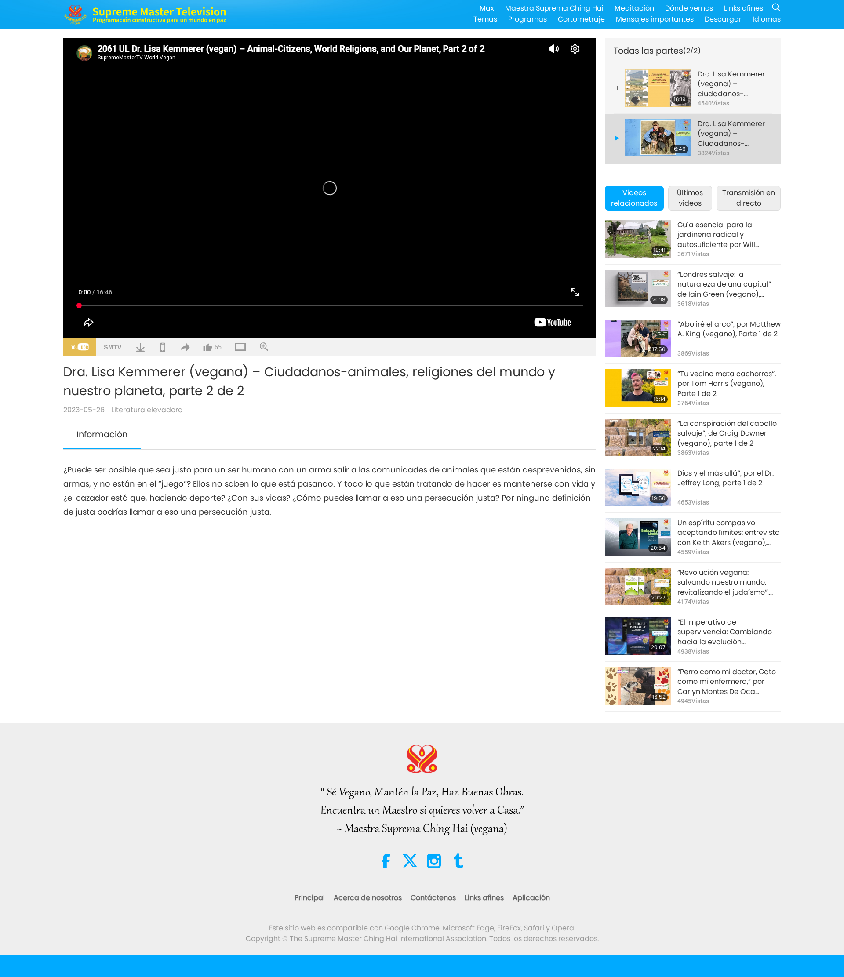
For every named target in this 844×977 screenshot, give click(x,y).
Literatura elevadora (147, 410)
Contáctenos (433, 898)
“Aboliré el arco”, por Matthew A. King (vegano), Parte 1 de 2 (729, 329)
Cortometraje (581, 19)
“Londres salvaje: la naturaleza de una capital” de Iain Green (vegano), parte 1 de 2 (724, 284)
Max (487, 8)
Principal (310, 898)
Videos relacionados (634, 198)
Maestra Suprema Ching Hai (554, 8)
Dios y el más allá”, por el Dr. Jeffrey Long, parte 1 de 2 (725, 478)
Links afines (743, 8)
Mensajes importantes (655, 19)
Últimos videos (690, 198)
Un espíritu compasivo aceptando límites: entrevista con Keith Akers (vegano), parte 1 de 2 (728, 533)
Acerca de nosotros (368, 898)
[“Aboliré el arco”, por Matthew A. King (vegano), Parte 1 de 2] (638, 338)
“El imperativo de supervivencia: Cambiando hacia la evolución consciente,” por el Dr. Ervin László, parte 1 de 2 (724, 632)
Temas (485, 19)
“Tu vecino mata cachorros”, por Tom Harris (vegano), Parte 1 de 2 (726, 384)
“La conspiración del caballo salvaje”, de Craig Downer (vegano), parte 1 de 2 (727, 433)
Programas (527, 19)
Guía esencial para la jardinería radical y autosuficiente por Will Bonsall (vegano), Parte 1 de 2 (728, 235)
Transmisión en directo (748, 198)
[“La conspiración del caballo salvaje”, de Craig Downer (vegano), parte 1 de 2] (638, 437)
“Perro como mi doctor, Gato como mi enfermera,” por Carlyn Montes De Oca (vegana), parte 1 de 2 (726, 682)
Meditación (634, 8)
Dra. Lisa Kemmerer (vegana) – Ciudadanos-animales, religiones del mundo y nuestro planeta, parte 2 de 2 (734, 134)
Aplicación (531, 898)
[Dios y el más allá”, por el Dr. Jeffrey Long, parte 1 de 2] (638, 487)
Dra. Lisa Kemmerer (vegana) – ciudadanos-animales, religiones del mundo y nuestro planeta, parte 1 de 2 (733, 84)
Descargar (723, 19)
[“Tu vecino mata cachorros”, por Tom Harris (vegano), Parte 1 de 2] (638, 388)
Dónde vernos (689, 8)
